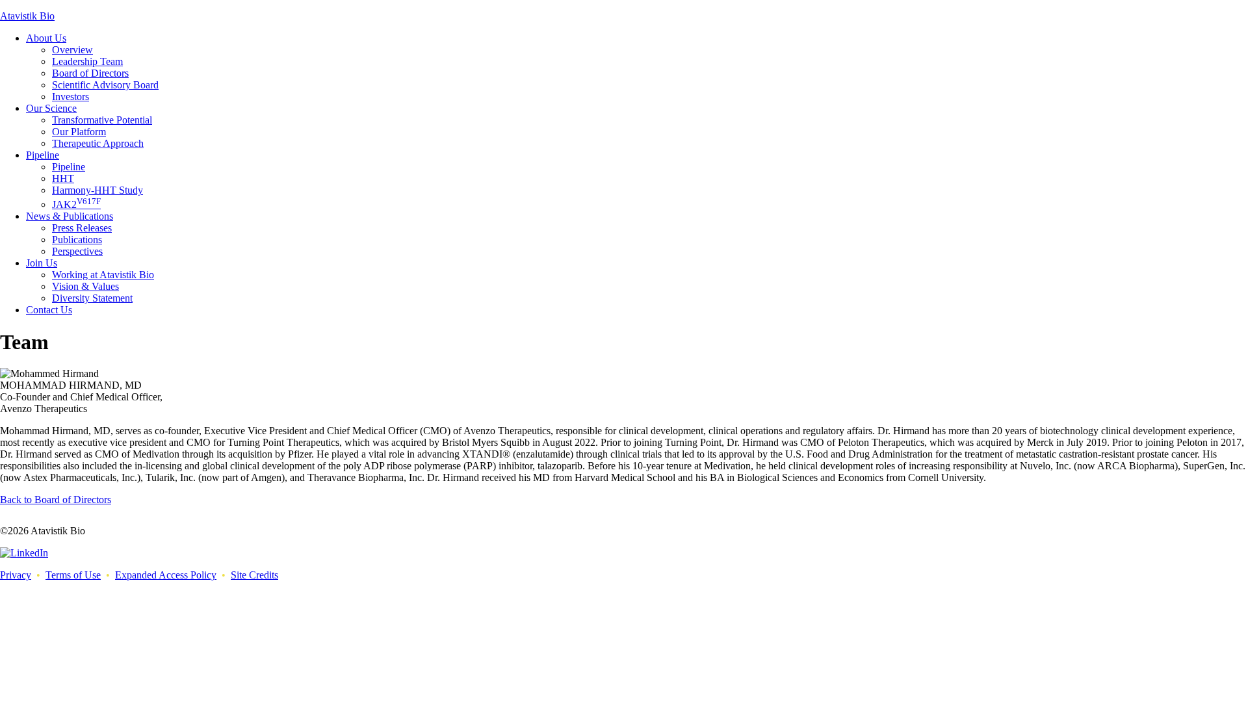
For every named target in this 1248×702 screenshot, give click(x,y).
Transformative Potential (102, 119)
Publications (77, 239)
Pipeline (42, 155)
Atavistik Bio (27, 15)
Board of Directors (90, 73)
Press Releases (82, 227)
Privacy (15, 574)
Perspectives (77, 251)
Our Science (51, 108)
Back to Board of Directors (55, 499)
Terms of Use (73, 574)
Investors (70, 96)
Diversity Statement (92, 298)
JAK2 (76, 204)
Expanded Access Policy (165, 574)
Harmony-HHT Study (97, 190)
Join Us (41, 262)
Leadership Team (87, 61)
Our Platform (79, 131)
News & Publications (69, 216)
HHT (63, 178)
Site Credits (254, 574)
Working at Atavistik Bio (103, 274)
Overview (72, 49)
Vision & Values (85, 286)
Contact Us (49, 309)
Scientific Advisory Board (105, 84)
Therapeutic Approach (98, 143)
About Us (46, 38)
